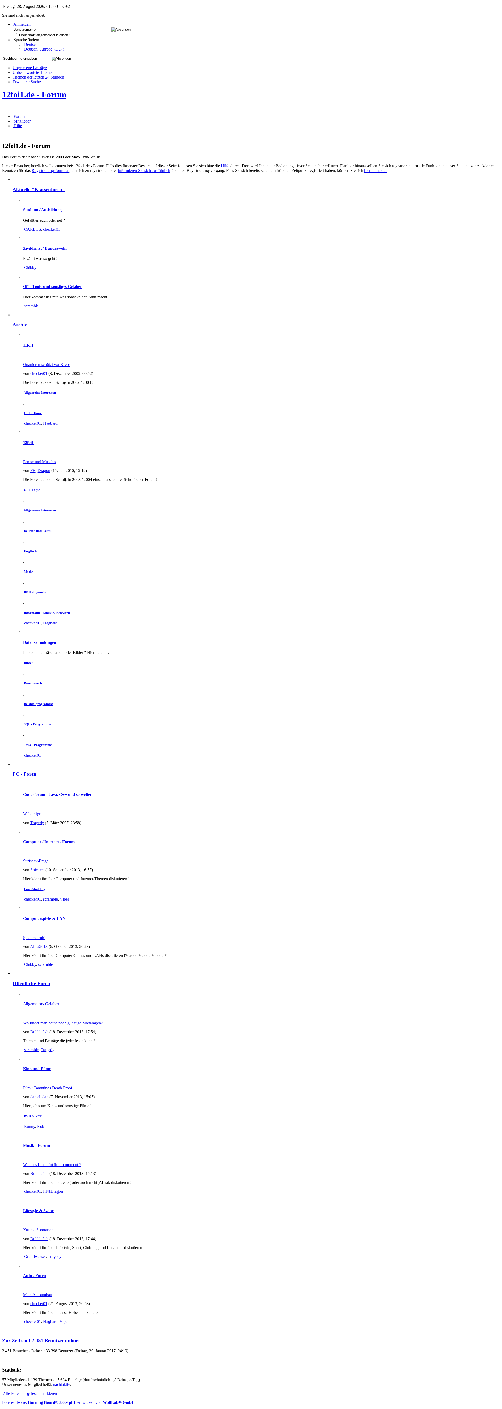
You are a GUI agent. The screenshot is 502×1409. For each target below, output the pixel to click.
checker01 (51, 229)
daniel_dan (39, 1097)
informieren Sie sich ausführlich (144, 170)
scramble (31, 306)
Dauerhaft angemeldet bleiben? (44, 35)
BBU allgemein (35, 592)
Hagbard (50, 423)
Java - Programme (38, 745)
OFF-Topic (32, 490)
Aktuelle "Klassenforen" (39, 189)
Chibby (30, 267)
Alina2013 (39, 946)
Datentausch (33, 683)
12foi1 (28, 442)
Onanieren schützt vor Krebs (46, 364)
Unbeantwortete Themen (33, 72)
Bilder (28, 663)
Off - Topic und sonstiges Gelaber (52, 286)
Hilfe (225, 166)
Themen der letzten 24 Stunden (38, 77)
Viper (64, 899)
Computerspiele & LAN (44, 918)
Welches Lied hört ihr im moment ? (52, 1164)
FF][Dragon (40, 470)
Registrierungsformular (50, 170)
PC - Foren (24, 774)
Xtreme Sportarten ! (39, 1230)
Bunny (29, 1126)
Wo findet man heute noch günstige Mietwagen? (63, 1023)
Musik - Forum (36, 1145)
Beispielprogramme (38, 704)
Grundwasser (35, 1256)
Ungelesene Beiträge (30, 67)
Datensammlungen (39, 642)
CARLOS (32, 229)
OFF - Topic (33, 413)
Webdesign (32, 814)
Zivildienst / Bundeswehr (45, 248)
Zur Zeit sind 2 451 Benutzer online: (41, 1340)
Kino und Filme (37, 1069)
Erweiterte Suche (27, 82)
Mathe (28, 572)
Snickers (37, 870)
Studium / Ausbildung (42, 210)
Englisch (30, 551)
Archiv (20, 325)
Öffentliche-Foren (31, 983)
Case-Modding (34, 889)
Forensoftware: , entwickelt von (68, 1402)
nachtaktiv (61, 1384)
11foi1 (28, 345)
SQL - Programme (37, 724)
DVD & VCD (33, 1116)
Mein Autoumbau (37, 1294)
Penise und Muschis (39, 461)
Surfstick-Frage (35, 861)
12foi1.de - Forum (34, 94)
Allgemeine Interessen (40, 393)
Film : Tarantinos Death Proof (47, 1088)
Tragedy (37, 822)
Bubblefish (39, 1032)
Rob (40, 1126)
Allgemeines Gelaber (41, 1004)
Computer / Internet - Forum (49, 842)
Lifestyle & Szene (38, 1210)
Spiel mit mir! (34, 937)
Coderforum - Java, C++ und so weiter (57, 794)
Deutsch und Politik (38, 531)
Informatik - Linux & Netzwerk (47, 613)
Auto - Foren (34, 1275)
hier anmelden (375, 170)
